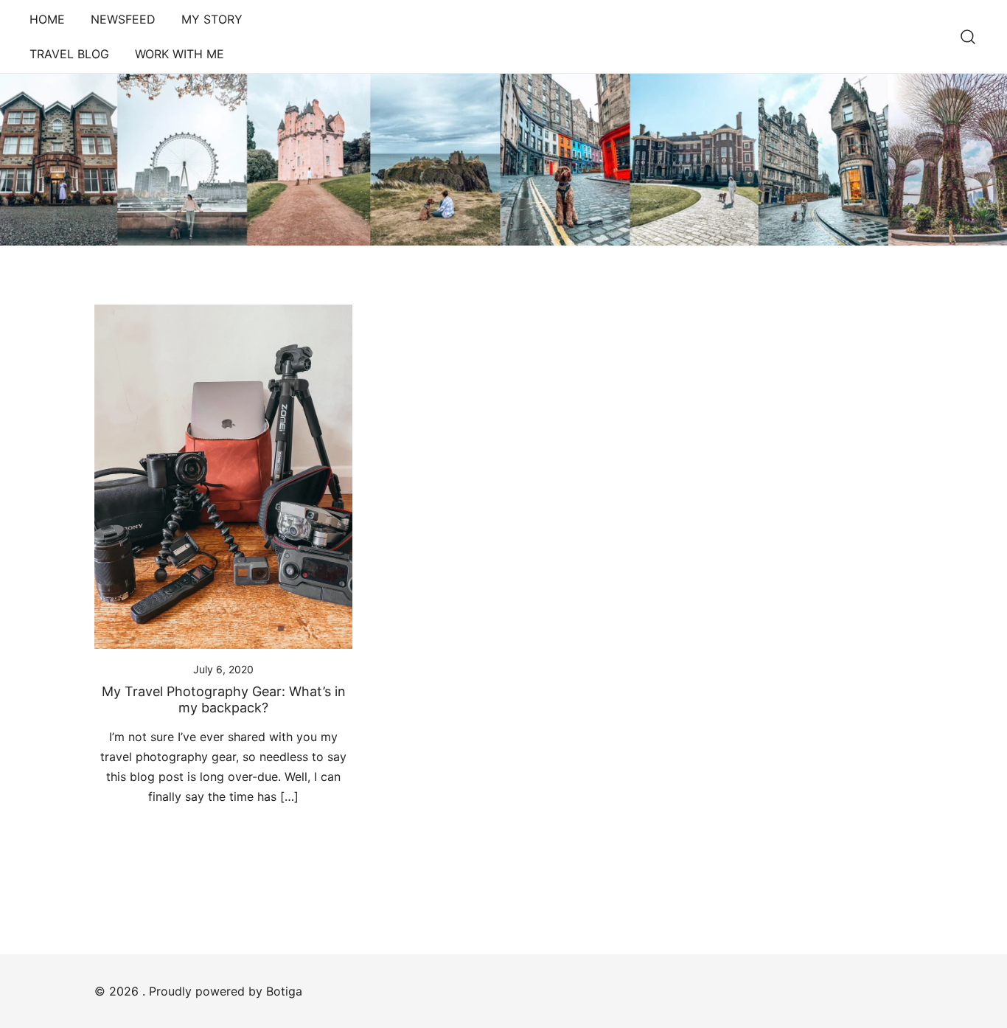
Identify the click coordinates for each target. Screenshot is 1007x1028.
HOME (47, 19)
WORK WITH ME (179, 53)
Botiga (284, 991)
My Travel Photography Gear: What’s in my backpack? (224, 699)
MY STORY (212, 19)
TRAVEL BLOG (69, 53)
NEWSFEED (123, 19)
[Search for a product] (968, 36)
